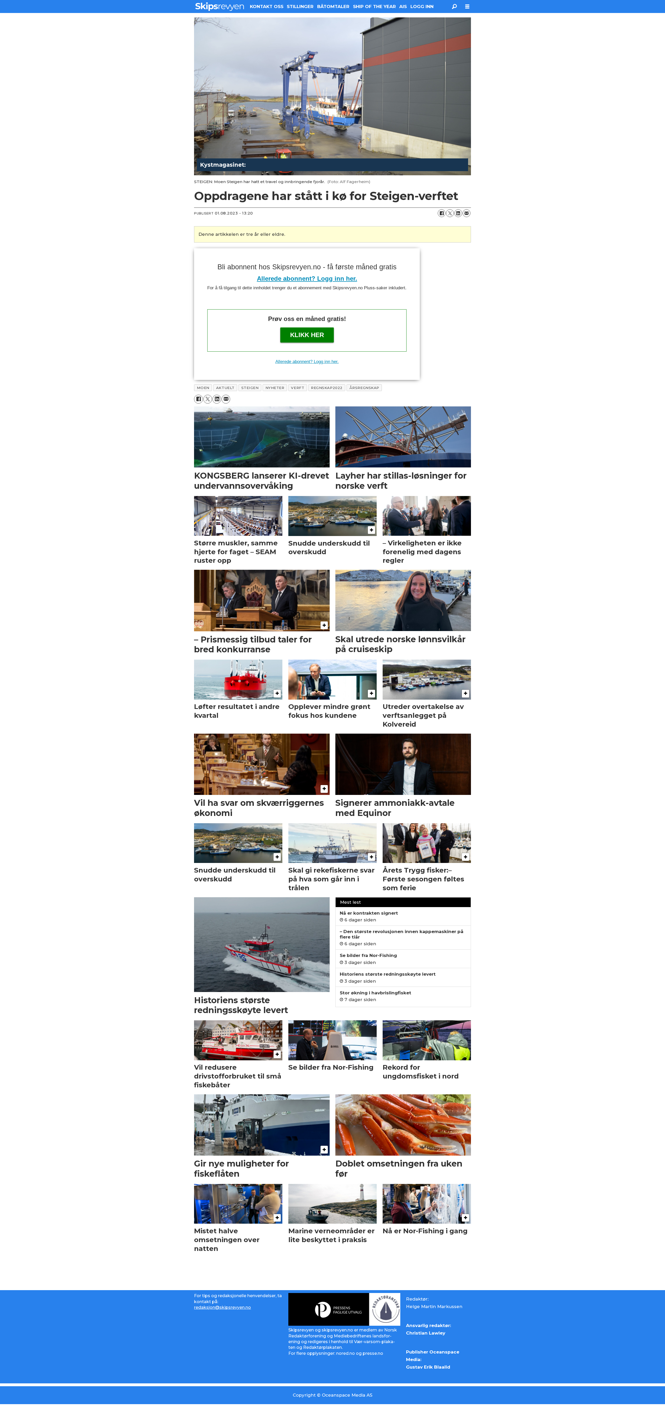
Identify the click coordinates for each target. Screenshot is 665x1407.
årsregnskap (364, 388)
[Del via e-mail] (466, 213)
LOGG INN (422, 6)
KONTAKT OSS (266, 6)
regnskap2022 (327, 388)
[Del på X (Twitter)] (450, 213)
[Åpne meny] (467, 7)
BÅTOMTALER (333, 6)
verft (297, 388)
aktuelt (225, 388)
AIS (403, 6)
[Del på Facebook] (441, 213)
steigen (250, 388)
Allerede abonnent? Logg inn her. (307, 278)
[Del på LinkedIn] (458, 213)
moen (203, 388)
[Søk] (454, 6)
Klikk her (307, 334)
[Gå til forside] (219, 6)
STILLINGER (300, 6)
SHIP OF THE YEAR (374, 6)
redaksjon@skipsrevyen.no (222, 1307)
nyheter (274, 388)
